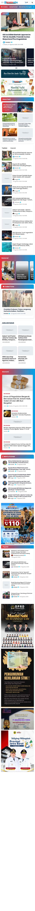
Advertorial (13, 7)
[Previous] (2, 269)
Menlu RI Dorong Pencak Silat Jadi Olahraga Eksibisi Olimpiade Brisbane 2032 (20, 483)
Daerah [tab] (13, 148)
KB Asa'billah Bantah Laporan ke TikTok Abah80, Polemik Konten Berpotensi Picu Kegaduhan (18, 462)
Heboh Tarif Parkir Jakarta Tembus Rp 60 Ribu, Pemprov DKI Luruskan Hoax (9, 339)
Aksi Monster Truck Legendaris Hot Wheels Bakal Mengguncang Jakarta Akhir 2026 (9, 107)
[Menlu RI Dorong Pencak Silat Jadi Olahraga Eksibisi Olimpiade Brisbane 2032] (5, 483)
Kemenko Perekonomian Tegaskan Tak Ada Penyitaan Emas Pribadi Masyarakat (21, 414)
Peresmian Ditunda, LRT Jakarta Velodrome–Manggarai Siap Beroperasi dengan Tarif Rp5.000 (25, 362)
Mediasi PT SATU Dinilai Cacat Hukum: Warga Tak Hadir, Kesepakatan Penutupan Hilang (20, 552)
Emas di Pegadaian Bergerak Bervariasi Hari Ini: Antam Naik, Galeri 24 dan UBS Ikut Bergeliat (17, 399)
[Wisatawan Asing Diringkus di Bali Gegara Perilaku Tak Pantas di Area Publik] (8, 270)
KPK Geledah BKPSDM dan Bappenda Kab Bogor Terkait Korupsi (19, 488)
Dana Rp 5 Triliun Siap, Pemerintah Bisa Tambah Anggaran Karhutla (24, 125)
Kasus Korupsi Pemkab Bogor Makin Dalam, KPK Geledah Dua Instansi (19, 475)
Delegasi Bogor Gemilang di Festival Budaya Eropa (21, 594)
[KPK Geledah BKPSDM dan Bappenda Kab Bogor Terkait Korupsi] (5, 490)
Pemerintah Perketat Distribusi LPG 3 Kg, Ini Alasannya (9, 125)
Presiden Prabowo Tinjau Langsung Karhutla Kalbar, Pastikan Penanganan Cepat (17, 311)
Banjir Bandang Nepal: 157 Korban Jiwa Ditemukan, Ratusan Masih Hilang (21, 584)
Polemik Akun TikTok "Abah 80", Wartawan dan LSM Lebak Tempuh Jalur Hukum (21, 573)
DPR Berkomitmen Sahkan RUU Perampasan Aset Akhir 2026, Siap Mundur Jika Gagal (25, 339)
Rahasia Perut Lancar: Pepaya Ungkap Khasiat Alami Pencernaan (9, 140)
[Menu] (2, 2)
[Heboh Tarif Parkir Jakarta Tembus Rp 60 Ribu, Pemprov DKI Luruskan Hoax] (5, 496)
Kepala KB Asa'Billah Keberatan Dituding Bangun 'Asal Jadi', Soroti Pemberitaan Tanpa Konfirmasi (19, 469)
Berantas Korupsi (25, 7)
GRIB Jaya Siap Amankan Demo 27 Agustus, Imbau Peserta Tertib (9, 359)
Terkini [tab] (4, 148)
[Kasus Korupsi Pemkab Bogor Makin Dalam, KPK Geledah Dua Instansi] (5, 476)
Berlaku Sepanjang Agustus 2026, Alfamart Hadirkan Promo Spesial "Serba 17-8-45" (17, 428)
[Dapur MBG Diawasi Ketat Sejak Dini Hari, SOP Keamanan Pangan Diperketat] (22, 270)
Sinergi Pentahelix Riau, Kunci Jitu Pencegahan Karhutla (25, 140)
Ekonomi (7, 394)
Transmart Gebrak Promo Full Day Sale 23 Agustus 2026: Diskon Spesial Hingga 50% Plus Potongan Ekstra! (17, 445)
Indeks (5, 7)
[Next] (32, 269)
